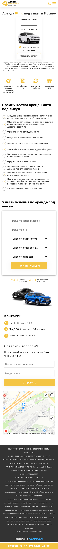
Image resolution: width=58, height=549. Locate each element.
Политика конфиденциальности (29, 532)
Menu (54, 3)
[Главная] (10, 3)
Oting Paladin (29, 20)
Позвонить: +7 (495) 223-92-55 (29, 545)
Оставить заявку (28, 56)
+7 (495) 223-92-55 (50, 4)
